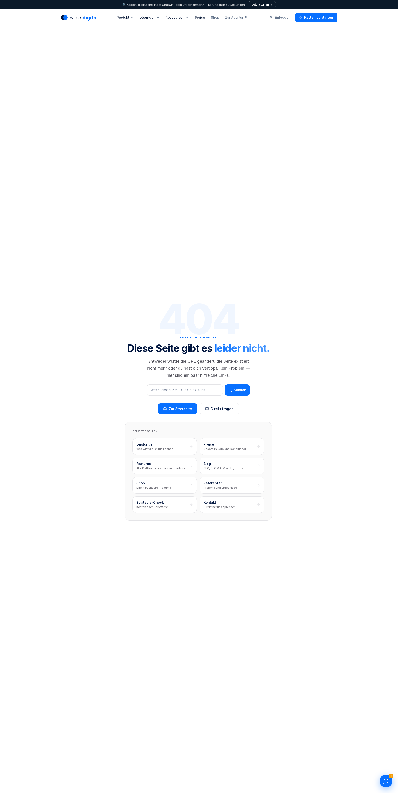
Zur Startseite (180, 409)
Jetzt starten (260, 4)
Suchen (240, 390)
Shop (215, 17)
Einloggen (282, 17)
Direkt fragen (222, 409)
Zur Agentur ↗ (236, 17)
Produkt (123, 17)
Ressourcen (175, 17)
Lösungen (147, 17)
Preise (200, 17)
